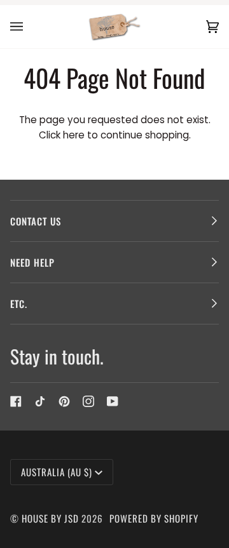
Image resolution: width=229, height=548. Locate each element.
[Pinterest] (64, 401)
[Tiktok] (40, 401)
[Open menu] (29, 26)
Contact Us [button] (35, 221)
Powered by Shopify (153, 518)
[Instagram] (88, 401)
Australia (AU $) (56, 472)
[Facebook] (16, 401)
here (74, 135)
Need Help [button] (32, 262)
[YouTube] (112, 401)
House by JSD (50, 518)
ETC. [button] (18, 304)
